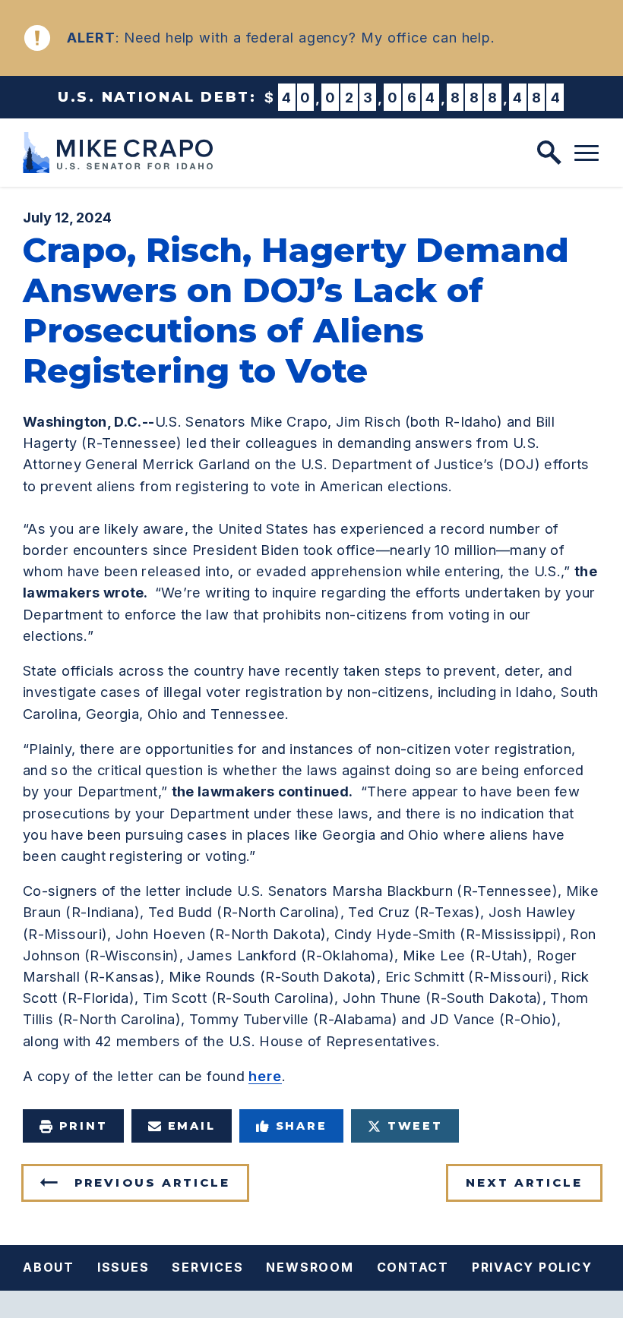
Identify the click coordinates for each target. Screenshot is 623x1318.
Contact (413, 1267)
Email (192, 1126)
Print (83, 1126)
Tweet (415, 1126)
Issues (123, 1267)
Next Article (524, 1182)
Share (301, 1126)
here (265, 1075)
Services (207, 1267)
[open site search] (549, 152)
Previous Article (151, 1182)
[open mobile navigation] (586, 153)
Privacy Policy (532, 1267)
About (48, 1267)
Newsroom (309, 1267)
